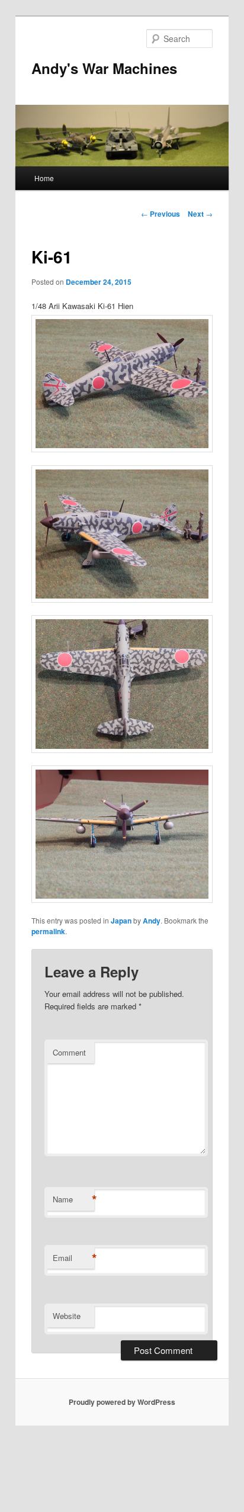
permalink (48, 931)
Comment (69, 1052)
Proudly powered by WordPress (122, 1402)
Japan (121, 920)
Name (73, 1199)
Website (67, 1315)
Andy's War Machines (104, 68)
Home (44, 178)
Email (73, 1258)
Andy (151, 920)
